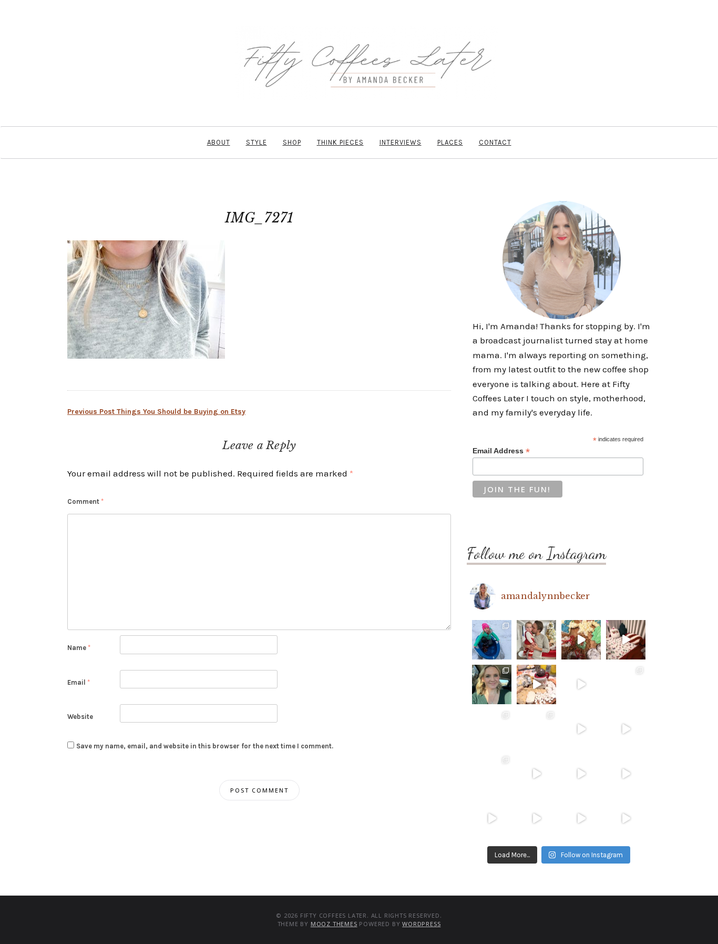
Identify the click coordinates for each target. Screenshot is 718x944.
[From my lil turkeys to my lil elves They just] (491, 684)
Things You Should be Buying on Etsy (156, 411)
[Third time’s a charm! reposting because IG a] (581, 729)
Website (80, 716)
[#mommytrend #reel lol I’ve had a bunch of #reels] (581, 818)
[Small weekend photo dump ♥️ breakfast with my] (491, 774)
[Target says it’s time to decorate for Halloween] (581, 774)
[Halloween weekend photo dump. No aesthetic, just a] (625, 684)
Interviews (400, 142)
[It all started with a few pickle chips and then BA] (491, 818)
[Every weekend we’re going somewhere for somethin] (536, 774)
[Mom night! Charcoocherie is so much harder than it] (536, 684)
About (218, 142)
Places (450, 142)
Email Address (501, 451)
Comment (85, 501)
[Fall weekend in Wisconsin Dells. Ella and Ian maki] (536, 729)
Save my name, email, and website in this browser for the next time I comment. (204, 746)
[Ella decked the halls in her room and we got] (625, 639)
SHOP (292, 142)
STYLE (256, 142)
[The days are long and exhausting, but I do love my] (625, 774)
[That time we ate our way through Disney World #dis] (536, 818)
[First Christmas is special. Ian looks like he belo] (536, 639)
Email (78, 682)
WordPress (421, 924)
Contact (495, 142)
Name (78, 648)
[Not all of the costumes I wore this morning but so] (581, 684)
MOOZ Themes (334, 924)
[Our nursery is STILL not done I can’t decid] (625, 818)
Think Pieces (340, 142)
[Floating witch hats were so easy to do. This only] (625, 729)
